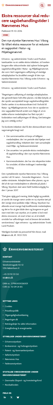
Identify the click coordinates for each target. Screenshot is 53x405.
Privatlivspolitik (11, 310)
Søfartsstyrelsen (12, 355)
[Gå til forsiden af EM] (14, 6)
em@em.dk (8, 277)
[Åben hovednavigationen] (50, 5)
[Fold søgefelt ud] (42, 5)
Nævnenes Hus (12, 359)
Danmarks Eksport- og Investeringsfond (23, 380)
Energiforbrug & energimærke (18, 328)
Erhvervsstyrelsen (13, 341)
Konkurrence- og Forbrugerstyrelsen (21, 346)
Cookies (8, 306)
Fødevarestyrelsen (13, 363)
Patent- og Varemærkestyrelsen (19, 350)
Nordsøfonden (11, 385)
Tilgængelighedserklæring (16, 315)
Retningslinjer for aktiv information (20, 324)
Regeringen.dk (11, 319)
